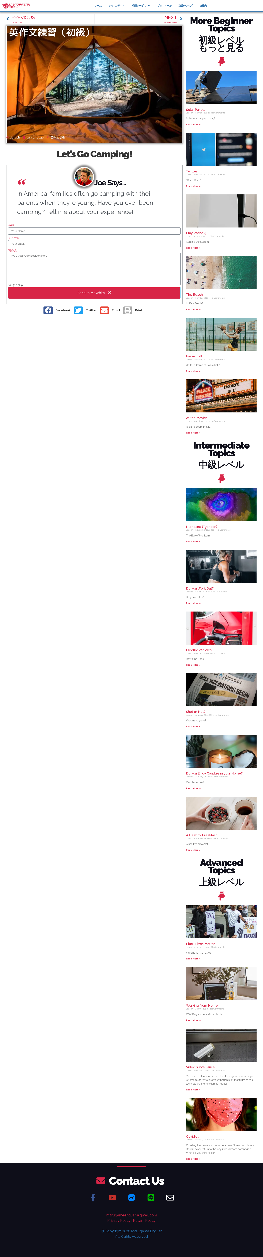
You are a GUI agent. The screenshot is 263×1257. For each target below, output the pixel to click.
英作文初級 (58, 137)
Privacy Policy (118, 1220)
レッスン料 (114, 5)
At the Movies (197, 418)
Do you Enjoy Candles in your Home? (214, 773)
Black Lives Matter (200, 944)
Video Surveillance (200, 1067)
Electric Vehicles (199, 650)
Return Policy (144, 1220)
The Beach (194, 294)
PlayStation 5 (196, 233)
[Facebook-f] (93, 1197)
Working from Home (202, 1005)
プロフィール (164, 5)
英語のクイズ (186, 5)
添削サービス (139, 5)
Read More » (193, 124)
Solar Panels (195, 110)
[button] (58, 310)
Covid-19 (192, 1136)
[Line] (151, 1197)
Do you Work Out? (200, 588)
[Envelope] (170, 1197)
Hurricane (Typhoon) (201, 527)
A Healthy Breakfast (201, 835)
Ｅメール (14, 237)
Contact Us (136, 1180)
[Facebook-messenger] (131, 1197)
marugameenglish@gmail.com (131, 1215)
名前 (11, 225)
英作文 (12, 250)
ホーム (98, 5)
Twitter (191, 171)
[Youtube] (112, 1197)
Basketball (194, 356)
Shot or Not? (195, 712)
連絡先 (203, 5)
